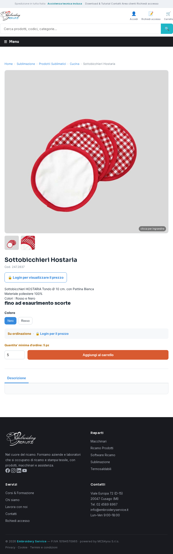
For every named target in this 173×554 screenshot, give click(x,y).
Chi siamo (12, 500)
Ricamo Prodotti (102, 448)
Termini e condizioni (43, 547)
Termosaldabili (101, 469)
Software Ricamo (103, 455)
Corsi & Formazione (19, 493)
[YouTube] (24, 471)
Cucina (74, 64)
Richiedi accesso (147, 3)
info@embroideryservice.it (109, 510)
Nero (10, 320)
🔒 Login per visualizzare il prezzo (36, 277)
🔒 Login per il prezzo (52, 333)
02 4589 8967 (107, 504)
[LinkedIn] (19, 471)
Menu (11, 41)
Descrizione (16, 378)
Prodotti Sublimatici (52, 64)
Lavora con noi (16, 507)
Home (9, 64)
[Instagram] (13, 471)
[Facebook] (7, 471)
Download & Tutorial (97, 3)
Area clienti (129, 3)
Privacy (10, 547)
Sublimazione (26, 64)
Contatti (116, 3)
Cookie (22, 547)
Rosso (25, 320)
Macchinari (99, 441)
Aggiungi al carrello (98, 355)
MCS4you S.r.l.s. (108, 541)
